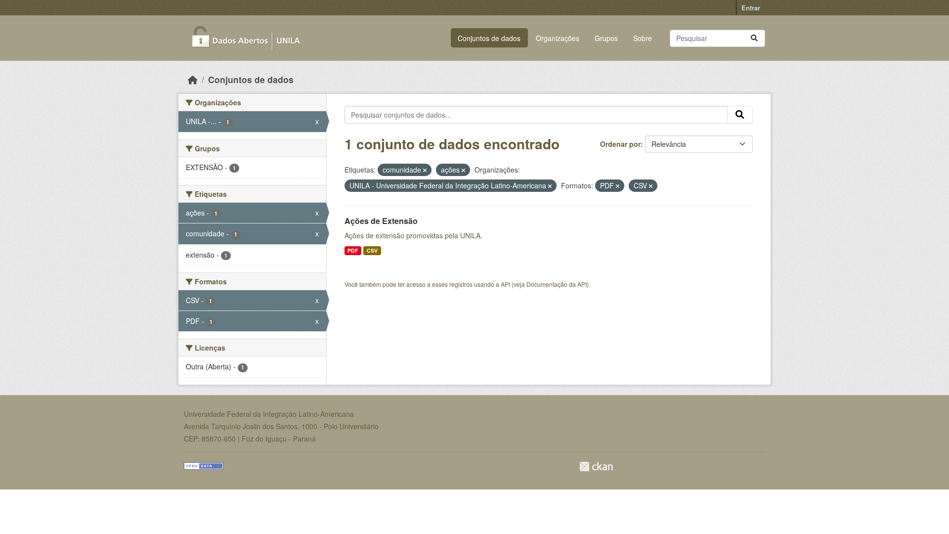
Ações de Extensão (381, 220)
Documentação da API (556, 284)
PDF (352, 250)
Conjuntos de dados (489, 38)
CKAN (596, 466)
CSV (372, 250)
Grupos (606, 38)
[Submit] (754, 38)
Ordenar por (620, 144)
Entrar (750, 7)
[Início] (193, 79)
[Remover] (425, 170)
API (505, 284)
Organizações (557, 38)
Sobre (642, 38)
